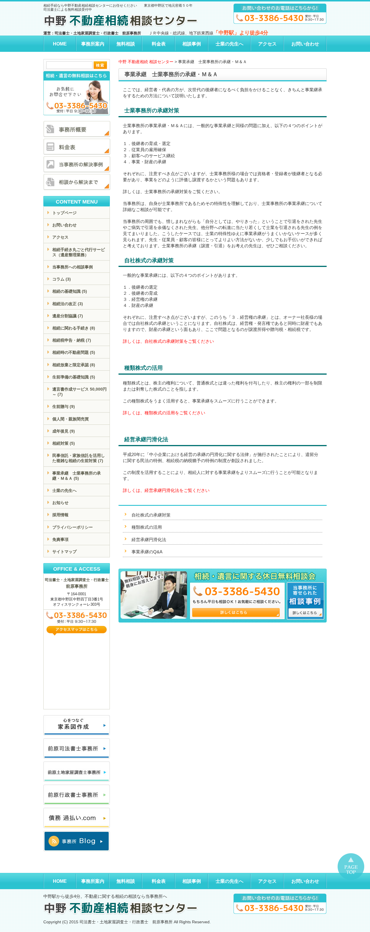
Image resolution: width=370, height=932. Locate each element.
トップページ (64, 212)
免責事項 (60, 539)
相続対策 (63, 443)
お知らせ (60, 502)
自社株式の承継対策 (151, 514)
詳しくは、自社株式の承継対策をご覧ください (168, 341)
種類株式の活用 (147, 527)
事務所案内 (92, 43)
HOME (60, 43)
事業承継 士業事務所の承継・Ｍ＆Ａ (76, 476)
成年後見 (63, 431)
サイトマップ (64, 551)
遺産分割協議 (67, 316)
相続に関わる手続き (73, 328)
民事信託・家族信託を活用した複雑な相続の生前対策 (78, 458)
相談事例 (191, 43)
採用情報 (60, 514)
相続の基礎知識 (69, 291)
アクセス (267, 43)
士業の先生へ (229, 43)
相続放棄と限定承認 (73, 364)
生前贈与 (63, 406)
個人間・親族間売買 (70, 419)
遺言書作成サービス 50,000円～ (79, 392)
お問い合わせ (305, 43)
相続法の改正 (67, 303)
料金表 (159, 43)
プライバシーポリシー (72, 527)
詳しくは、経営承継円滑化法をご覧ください (166, 490)
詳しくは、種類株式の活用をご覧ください (164, 412)
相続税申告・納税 (71, 340)
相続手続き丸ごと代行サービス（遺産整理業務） (78, 252)
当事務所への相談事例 (72, 267)
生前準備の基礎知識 (73, 377)
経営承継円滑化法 (149, 539)
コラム (61, 279)
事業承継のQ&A (147, 551)
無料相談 (125, 43)
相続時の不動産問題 (73, 352)
